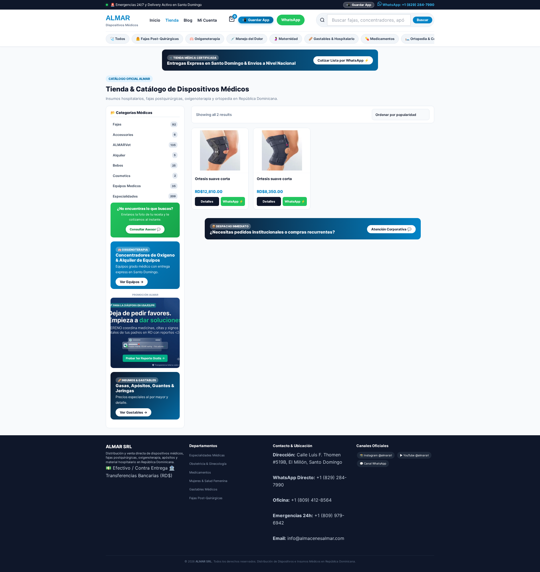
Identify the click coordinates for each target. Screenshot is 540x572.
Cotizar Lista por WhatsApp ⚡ (343, 60)
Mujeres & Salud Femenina (208, 481)
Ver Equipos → (131, 282)
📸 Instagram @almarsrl (376, 455)
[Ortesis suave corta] (220, 150)
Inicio (155, 20)
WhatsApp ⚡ (233, 201)
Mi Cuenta (207, 20)
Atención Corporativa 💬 (391, 229)
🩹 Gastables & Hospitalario (331, 39)
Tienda (172, 20)
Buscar (422, 20)
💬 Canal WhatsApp (373, 463)
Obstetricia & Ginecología (207, 464)
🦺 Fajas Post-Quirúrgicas (157, 39)
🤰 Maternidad (286, 39)
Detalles (207, 201)
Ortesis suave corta (212, 178)
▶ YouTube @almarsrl (414, 455)
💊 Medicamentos (380, 39)
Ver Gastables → (133, 412)
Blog (188, 20)
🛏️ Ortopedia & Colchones (426, 39)
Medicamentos (200, 472)
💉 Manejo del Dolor (247, 39)
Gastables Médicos (203, 489)
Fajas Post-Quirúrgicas (205, 498)
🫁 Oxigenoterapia (205, 39)
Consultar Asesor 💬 (145, 229)
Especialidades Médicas (207, 455)
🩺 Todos (117, 39)
